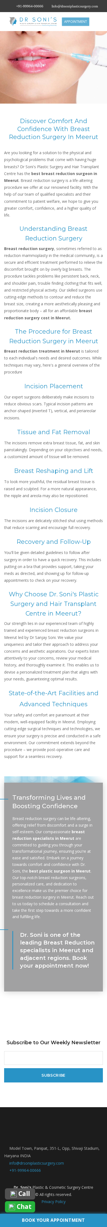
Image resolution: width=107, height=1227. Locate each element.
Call (23, 1193)
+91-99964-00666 (29, 6)
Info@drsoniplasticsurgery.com (75, 6)
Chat (23, 1206)
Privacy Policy (53, 1201)
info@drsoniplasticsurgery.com (36, 1163)
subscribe (53, 1075)
